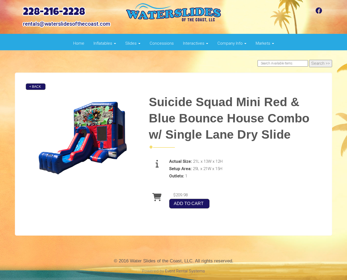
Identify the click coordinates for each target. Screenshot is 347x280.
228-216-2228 (54, 13)
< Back (35, 87)
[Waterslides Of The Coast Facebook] (319, 12)
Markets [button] (263, 43)
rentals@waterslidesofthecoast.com (66, 24)
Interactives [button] (194, 43)
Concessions (162, 43)
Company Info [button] (230, 43)
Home (78, 43)
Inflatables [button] (103, 43)
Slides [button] (131, 43)
